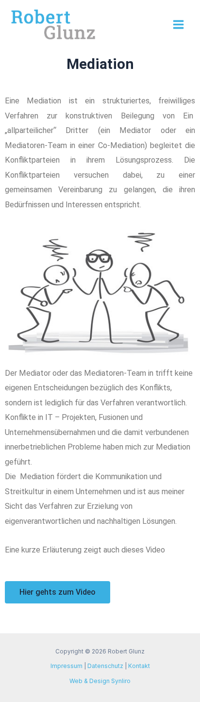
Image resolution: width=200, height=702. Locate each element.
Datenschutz (105, 665)
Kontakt (139, 665)
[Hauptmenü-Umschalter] (178, 25)
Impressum (66, 665)
